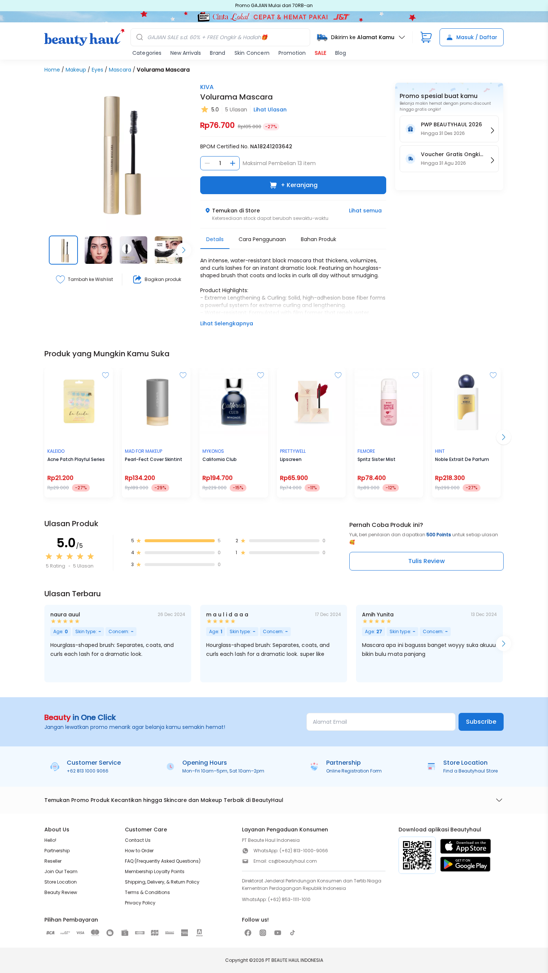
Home (52, 69)
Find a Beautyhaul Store (470, 771)
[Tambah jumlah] (232, 163)
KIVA (207, 87)
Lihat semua (365, 210)
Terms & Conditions (147, 892)
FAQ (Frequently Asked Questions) (163, 861)
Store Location (60, 882)
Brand (217, 53)
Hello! (50, 840)
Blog (340, 53)
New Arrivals (185, 53)
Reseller (53, 861)
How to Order (139, 850)
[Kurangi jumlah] (207, 163)
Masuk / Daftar (476, 37)
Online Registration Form (354, 771)
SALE (320, 53)
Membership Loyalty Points (155, 871)
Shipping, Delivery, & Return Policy (162, 882)
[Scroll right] (183, 250)
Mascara (120, 69)
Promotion (292, 53)
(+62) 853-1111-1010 (289, 899)
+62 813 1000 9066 (87, 771)
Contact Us (138, 840)
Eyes (97, 69)
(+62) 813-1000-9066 (304, 850)
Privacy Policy (140, 903)
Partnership (57, 850)
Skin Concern (252, 53)
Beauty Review (60, 892)
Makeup (76, 69)
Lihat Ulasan (270, 109)
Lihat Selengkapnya (226, 323)
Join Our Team (61, 871)
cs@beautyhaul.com (292, 861)
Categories (146, 53)
